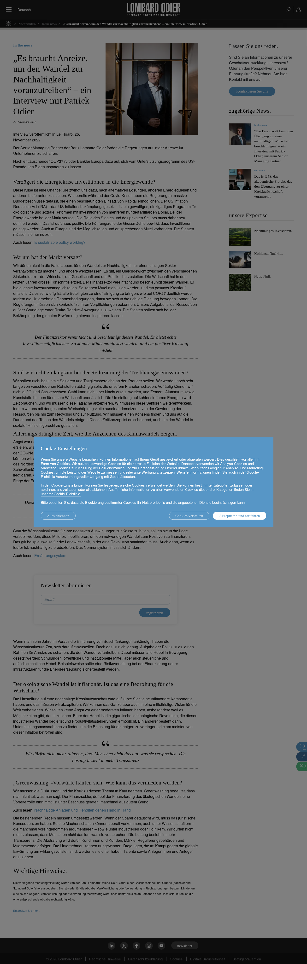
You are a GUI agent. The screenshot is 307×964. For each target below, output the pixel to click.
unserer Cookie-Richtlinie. (61, 493)
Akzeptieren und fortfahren (239, 516)
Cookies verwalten (189, 516)
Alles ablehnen (58, 516)
